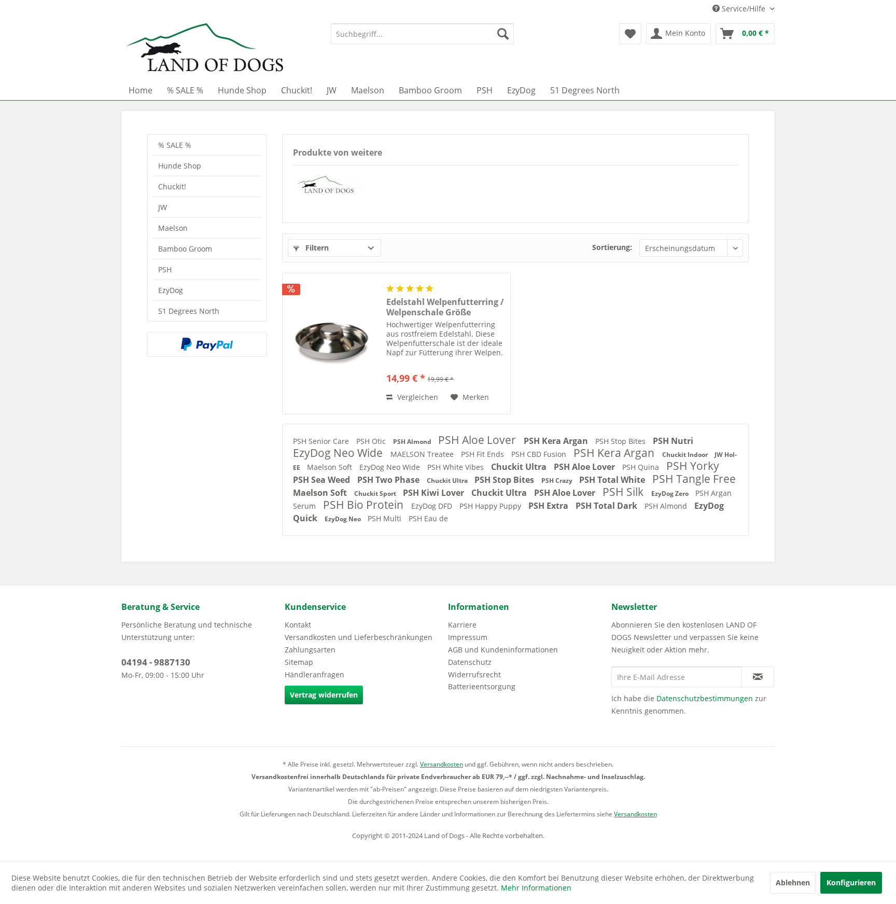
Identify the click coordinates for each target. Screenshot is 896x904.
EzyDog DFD (432, 506)
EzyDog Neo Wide (339, 453)
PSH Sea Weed (322, 479)
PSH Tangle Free (694, 478)
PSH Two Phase (389, 479)
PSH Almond (413, 441)
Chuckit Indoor (685, 454)
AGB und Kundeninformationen (503, 650)
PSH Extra (549, 505)
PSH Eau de (428, 518)
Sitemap (299, 662)
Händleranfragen (314, 674)
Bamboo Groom (185, 249)
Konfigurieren (851, 882)
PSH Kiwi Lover (434, 492)
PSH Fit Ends (483, 454)
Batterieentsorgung (481, 686)
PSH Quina (641, 467)
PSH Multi (385, 518)
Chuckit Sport (376, 493)
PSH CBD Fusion (539, 454)
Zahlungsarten (310, 650)
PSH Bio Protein (364, 504)
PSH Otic (372, 441)
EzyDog (170, 290)
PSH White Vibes (456, 467)
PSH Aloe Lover (478, 440)
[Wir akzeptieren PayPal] (207, 344)
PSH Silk (624, 491)
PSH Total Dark (607, 505)
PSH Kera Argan (557, 441)
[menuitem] (422, 33)
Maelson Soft (330, 467)
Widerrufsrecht (474, 674)
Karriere (462, 625)
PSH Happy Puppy (491, 506)
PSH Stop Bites (621, 441)
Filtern (316, 248)
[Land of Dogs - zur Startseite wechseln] (205, 49)
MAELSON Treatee (423, 454)
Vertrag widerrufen (324, 695)
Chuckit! (172, 186)
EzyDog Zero (670, 493)
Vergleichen (416, 397)
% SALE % (174, 145)
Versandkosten (441, 764)
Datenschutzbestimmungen (704, 698)
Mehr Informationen (536, 888)
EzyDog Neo (343, 518)
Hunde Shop (179, 166)
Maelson (173, 228)
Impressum (467, 637)
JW (162, 207)
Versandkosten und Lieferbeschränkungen (358, 637)
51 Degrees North (188, 311)
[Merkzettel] (630, 33)
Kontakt (298, 625)
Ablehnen (793, 882)
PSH (165, 269)
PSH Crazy (557, 480)
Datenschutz (470, 662)
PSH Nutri (673, 441)
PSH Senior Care (322, 441)
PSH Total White (613, 479)
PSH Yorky (692, 465)
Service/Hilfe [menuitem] (743, 8)
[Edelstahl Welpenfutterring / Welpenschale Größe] (332, 344)
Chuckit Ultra (520, 466)
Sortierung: (612, 247)
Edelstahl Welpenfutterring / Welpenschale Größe (445, 307)
